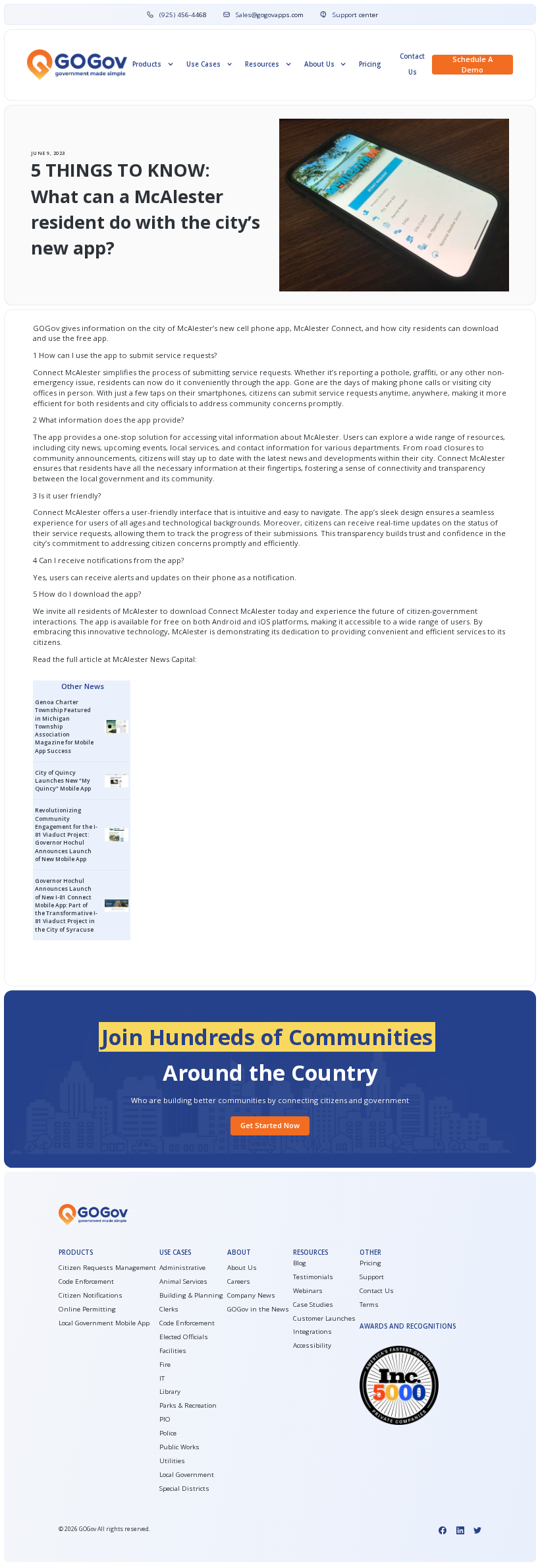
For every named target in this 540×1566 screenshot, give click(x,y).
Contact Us (412, 63)
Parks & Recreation (188, 1405)
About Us (242, 1267)
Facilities (172, 1350)
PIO (165, 1419)
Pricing (370, 64)
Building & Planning (191, 1295)
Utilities (172, 1461)
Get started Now (270, 1125)
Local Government (186, 1474)
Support (372, 1277)
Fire (165, 1364)
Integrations (312, 1331)
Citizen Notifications (90, 1295)
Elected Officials (183, 1337)
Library (169, 1391)
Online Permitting (87, 1309)
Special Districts (184, 1488)
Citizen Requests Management (107, 1267)
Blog (299, 1263)
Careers (238, 1281)
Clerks (168, 1309)
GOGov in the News (258, 1309)
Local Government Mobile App (104, 1323)
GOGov (46, 328)
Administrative (182, 1267)
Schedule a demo (472, 65)
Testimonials (313, 1277)
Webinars (308, 1290)
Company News (251, 1295)
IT (162, 1378)
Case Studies (313, 1304)
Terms (369, 1304)
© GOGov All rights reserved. (104, 1529)
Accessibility (312, 1345)
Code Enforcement (86, 1281)
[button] (152, 64)
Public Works (179, 1447)
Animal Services (183, 1281)
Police (167, 1433)
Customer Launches (324, 1318)
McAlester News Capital (154, 659)
